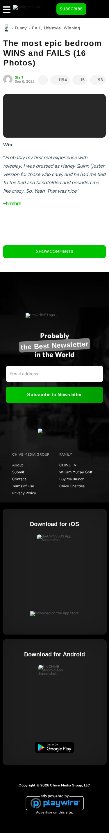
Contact (19, 479)
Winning (72, 28)
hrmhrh (13, 203)
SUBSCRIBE (71, 9)
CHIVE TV (67, 465)
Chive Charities (72, 486)
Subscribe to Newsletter (54, 394)
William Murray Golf (75, 472)
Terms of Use (23, 486)
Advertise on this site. (54, 812)
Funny (21, 28)
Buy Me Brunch (71, 479)
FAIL (36, 28)
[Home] (6, 28)
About (17, 465)
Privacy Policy (24, 493)
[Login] (96, 9)
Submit (18, 472)
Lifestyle (52, 28)
